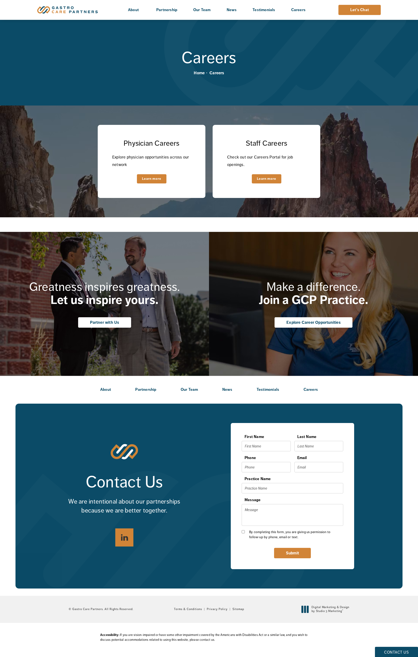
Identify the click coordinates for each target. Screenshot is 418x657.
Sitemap (238, 609)
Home (199, 72)
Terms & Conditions (188, 609)
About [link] (133, 10)
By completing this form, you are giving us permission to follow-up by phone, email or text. (289, 534)
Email (302, 457)
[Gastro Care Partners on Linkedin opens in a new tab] (124, 537)
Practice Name (258, 478)
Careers (216, 72)
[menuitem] (134, 10)
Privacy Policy (217, 609)
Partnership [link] (166, 10)
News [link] (232, 10)
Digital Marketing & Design (330, 609)
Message (253, 500)
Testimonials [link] (264, 10)
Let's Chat (359, 10)
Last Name (307, 436)
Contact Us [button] (396, 652)
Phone (250, 457)
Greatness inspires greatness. (104, 293)
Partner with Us (104, 322)
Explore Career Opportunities (313, 322)
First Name (254, 436)
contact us (207, 640)
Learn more (151, 179)
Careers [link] (298, 10)
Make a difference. (313, 293)
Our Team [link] (202, 10)
